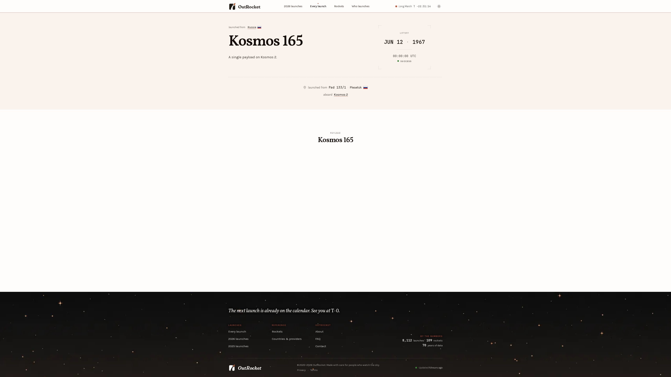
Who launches (360, 6)
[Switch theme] (439, 6)
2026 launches (293, 6)
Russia (252, 27)
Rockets (339, 6)
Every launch (318, 6)
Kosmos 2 (341, 95)
